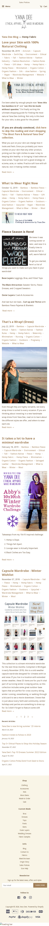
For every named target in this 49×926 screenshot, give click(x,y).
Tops (24, 820)
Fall (14, 58)
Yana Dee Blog (10, 37)
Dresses (25, 817)
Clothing (24, 785)
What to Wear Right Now (20, 183)
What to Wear (8, 78)
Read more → (8, 172)
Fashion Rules (39, 61)
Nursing (19, 337)
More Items (24, 795)
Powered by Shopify (35, 907)
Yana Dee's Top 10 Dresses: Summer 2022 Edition (24, 752)
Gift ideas (17, 64)
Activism (26, 51)
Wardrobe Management (23, 75)
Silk (20, 71)
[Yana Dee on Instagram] (30, 898)
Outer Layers (24, 830)
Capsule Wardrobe (10, 191)
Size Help (24, 868)
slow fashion (31, 71)
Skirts (24, 827)
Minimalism (21, 68)
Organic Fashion (9, 71)
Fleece (7, 64)
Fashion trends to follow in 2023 (16, 735)
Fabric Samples (24, 837)
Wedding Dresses (24, 834)
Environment (31, 54)
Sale (24, 802)
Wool (43, 208)
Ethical (43, 54)
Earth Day (18, 54)
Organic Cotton (37, 68)
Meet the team (24, 859)
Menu (7, 6)
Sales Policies (24, 865)
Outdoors (40, 201)
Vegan (7, 75)
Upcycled (20, 205)
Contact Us (24, 852)
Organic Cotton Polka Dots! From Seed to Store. (23, 761)
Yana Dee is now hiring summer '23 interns (21, 726)
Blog (24, 849)
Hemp (27, 64)
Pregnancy (35, 340)
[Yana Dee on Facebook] (18, 898)
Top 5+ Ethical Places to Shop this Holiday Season (24, 743)
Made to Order (24, 799)
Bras (24, 814)
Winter (20, 78)
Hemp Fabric (38, 64)
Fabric (7, 58)
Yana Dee (23, 907)
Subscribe (40, 885)
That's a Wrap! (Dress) (18, 322)
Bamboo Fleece (37, 188)
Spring (43, 71)
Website (40, 75)
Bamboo (24, 188)
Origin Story (24, 862)
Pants (24, 824)
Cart (45, 6)
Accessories (24, 789)
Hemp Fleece (7, 68)
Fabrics (24, 855)
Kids (24, 792)
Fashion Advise (25, 58)
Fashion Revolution (21, 61)
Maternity (37, 333)
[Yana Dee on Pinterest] (24, 898)
